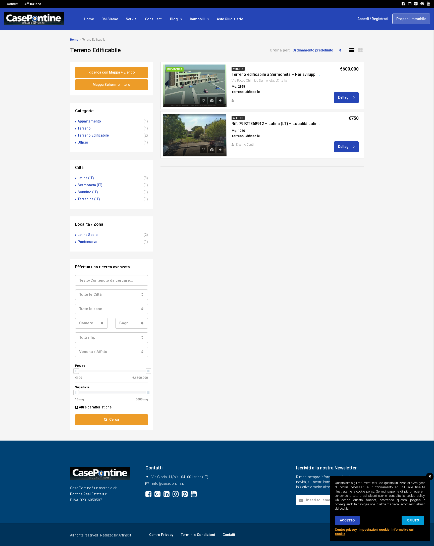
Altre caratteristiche (95, 407)
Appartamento (89, 121)
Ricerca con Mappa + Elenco (111, 72)
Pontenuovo (87, 242)
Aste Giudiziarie (230, 19)
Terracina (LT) (89, 199)
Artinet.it (125, 535)
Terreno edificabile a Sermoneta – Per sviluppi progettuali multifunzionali (299, 74)
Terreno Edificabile (93, 135)
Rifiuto (413, 520)
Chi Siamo (109, 19)
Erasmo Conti (245, 144)
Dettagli (344, 97)
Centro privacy (346, 529)
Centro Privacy (161, 535)
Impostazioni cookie (374, 529)
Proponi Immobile (411, 19)
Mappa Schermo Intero (111, 85)
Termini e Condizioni (198, 535)
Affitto (238, 118)
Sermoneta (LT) (90, 185)
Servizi (131, 19)
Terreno (84, 128)
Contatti (12, 4)
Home (89, 19)
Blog (174, 19)
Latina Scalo (88, 235)
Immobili (197, 19)
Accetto (347, 520)
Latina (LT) (86, 178)
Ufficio (83, 142)
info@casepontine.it (168, 483)
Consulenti (153, 19)
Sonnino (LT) (88, 192)
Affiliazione (32, 4)
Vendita (238, 69)
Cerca (114, 419)
